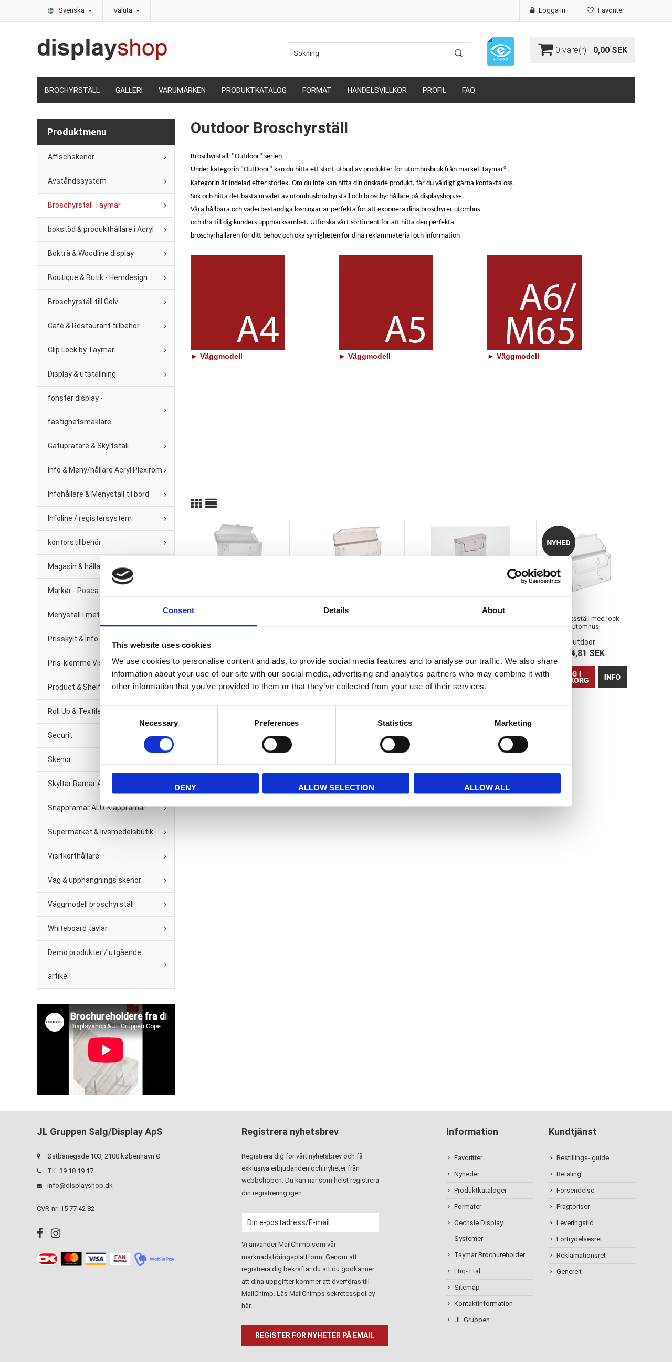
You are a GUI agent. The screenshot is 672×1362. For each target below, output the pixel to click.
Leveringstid (575, 1223)
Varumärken (182, 90)
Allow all (487, 788)
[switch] (277, 744)
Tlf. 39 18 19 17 (70, 1171)
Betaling (568, 1174)
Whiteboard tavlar (78, 928)
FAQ (468, 90)
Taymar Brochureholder (489, 1255)
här (246, 1306)
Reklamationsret (581, 1255)
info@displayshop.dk (80, 1185)
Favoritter (468, 1158)
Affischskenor (71, 157)
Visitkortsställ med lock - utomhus (585, 622)
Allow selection (336, 788)
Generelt (569, 1271)
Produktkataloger (480, 1190)
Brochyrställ (72, 90)
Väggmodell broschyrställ (91, 904)
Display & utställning (82, 374)
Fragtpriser (573, 1206)
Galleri (129, 90)
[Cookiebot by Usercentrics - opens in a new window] (515, 576)
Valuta (123, 10)
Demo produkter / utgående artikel (94, 964)
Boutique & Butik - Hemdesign (98, 277)
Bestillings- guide (582, 1158)
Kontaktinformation (483, 1303)
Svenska (72, 10)
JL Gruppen (472, 1320)
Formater (467, 1206)
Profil (434, 90)
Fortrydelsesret (579, 1239)
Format (317, 90)
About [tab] (493, 610)
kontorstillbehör (74, 542)
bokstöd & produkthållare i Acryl (101, 229)
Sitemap (467, 1287)
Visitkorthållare (73, 856)
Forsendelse (575, 1190)
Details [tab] (336, 610)
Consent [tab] (178, 610)
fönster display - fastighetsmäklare (79, 410)
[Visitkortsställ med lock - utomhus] (586, 564)
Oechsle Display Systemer (478, 1230)
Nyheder (466, 1174)
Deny (185, 788)
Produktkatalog (254, 90)
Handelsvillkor (377, 90)
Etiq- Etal (467, 1271)
